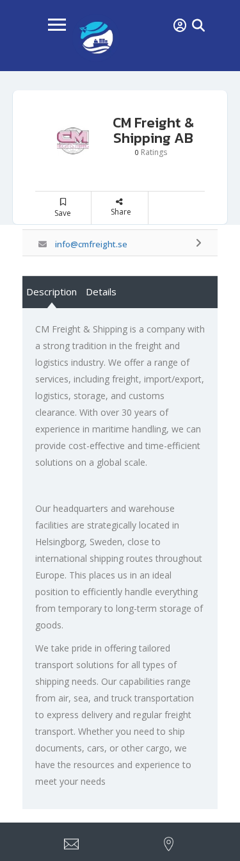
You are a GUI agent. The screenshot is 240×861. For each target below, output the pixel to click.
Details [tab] (101, 291)
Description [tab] (51, 291)
